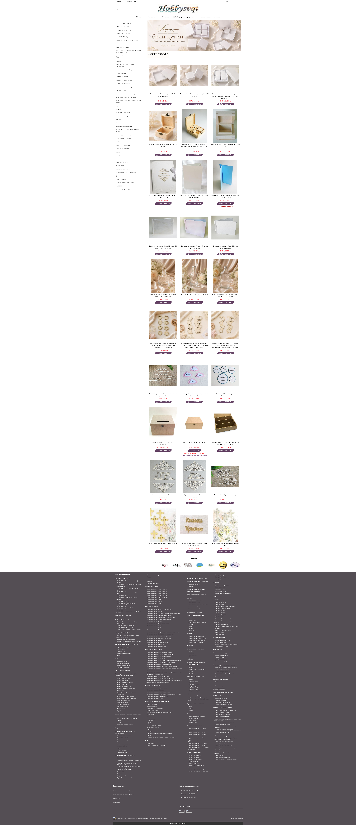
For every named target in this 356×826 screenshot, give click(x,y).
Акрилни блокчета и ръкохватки (197, 716)
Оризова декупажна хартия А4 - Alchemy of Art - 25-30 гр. (129, 761)
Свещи (215, 596)
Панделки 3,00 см (194, 686)
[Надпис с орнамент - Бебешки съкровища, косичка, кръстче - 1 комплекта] (163, 375)
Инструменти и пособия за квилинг (198, 609)
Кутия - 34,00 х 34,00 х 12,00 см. (194, 442)
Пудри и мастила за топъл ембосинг (156, 745)
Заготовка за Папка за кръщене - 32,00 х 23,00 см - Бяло (163, 196)
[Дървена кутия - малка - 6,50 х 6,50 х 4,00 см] (225, 126)
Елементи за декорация (123, 663)
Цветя (216, 681)
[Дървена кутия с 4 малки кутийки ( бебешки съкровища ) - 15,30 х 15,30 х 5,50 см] (194, 126)
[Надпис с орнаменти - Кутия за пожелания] (163, 476)
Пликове (191, 586)
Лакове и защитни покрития (154, 575)
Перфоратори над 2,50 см (195, 759)
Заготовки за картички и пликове (197, 581)
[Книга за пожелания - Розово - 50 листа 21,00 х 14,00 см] (194, 227)
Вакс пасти (119, 773)
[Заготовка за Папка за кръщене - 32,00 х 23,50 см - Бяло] (194, 177)
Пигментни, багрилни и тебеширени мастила (226, 644)
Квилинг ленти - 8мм (194, 606)
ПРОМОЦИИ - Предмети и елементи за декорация (126, 598)
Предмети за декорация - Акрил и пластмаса (197, 729)
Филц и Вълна (217, 649)
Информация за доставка (120, 794)
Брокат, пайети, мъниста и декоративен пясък (128, 715)
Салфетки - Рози (219, 616)
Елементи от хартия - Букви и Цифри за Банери (159, 609)
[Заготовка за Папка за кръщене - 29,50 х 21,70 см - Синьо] (225, 177)
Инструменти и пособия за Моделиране (225, 673)
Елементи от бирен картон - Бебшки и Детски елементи (161, 662)
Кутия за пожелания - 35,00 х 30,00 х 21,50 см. (162, 443)
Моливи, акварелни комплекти (222, 593)
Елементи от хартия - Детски (154, 611)
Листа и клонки (219, 683)
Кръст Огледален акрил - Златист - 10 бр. (163, 543)
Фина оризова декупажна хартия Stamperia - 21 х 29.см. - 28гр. (128, 767)
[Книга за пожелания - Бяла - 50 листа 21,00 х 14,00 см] (225, 227)
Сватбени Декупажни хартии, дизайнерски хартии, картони (127, 622)
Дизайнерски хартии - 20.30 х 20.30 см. (157, 591)
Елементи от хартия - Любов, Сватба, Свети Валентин (161, 617)
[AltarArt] (235, 565)
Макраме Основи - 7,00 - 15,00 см (197, 638)
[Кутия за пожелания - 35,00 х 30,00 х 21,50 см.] (163, 424)
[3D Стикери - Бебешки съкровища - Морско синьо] (225, 375)
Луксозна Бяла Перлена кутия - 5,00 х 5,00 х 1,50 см (194, 95)
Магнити (150, 720)
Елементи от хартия (151, 606)
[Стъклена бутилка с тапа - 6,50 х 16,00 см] (194, 276)
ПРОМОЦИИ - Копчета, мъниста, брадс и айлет (127, 592)
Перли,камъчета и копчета (195, 704)
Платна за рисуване (220, 587)
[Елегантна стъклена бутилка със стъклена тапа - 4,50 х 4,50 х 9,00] (163, 276)
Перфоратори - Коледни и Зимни (223, 579)
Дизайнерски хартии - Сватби (154, 601)
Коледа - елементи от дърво (223, 732)
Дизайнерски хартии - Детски (154, 603)
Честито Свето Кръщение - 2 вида (225, 495)
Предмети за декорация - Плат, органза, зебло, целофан (198, 748)
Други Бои (119, 711)
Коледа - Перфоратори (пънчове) (223, 745)
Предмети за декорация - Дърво (197, 732)
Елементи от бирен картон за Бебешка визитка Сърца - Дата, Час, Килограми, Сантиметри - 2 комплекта (163, 345)
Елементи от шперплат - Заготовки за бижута (158, 692)
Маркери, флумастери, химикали (197, 669)
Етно (116, 658)
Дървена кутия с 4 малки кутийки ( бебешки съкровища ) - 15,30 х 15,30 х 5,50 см (194, 147)
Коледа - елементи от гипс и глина (224, 729)
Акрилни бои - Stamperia (123, 678)
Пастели (191, 673)
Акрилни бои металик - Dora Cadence (126, 688)
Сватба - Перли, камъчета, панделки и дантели (129, 629)
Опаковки (190, 645)
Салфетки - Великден (220, 602)
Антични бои (120, 690)
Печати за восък (193, 722)
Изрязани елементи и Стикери (196, 594)
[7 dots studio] (188, 565)
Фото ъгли (191, 630)
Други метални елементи (154, 725)
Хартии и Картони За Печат (222, 661)
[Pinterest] (240, 2)
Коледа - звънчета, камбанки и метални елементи (228, 734)
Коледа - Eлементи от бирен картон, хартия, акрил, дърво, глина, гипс (227, 719)
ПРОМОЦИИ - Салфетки (123, 601)
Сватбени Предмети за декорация (125, 625)
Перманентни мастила (220, 642)
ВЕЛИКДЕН (217, 695)
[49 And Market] (176, 565)
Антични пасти (121, 771)
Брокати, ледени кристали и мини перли (127, 718)
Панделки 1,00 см (194, 682)
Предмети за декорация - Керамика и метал (197, 740)
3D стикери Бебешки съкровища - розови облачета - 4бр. (194, 395)
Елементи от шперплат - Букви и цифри (157, 688)
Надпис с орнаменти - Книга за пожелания (194, 496)
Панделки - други (193, 689)
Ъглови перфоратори (194, 763)
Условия (131, 794)
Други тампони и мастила (221, 646)
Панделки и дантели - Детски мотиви (198, 697)
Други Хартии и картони (221, 659)
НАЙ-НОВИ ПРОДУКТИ (123, 575)
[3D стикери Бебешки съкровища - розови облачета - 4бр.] (194, 375)
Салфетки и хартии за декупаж (222, 702)
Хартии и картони (219, 657)
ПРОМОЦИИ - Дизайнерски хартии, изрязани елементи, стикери (128, 585)
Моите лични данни (237, 818)
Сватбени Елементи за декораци (125, 627)
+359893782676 (131, 1)
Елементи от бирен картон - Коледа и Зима (158, 676)
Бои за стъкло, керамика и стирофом (126, 698)
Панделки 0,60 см (194, 681)
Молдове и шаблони (122, 746)
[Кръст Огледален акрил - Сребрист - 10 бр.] (225, 525)
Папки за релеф (151, 743)
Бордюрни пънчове (193, 761)
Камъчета (191, 708)
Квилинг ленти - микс (194, 602)
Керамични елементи (122, 737)
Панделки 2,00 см (194, 684)
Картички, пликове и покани (124, 653)
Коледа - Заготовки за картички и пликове (225, 710)
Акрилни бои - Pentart (122, 680)
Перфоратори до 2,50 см (195, 755)
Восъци (190, 667)
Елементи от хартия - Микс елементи (156, 644)
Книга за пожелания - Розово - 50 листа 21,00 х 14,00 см (194, 247)
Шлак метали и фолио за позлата (223, 704)
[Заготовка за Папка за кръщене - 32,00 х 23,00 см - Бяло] (163, 177)
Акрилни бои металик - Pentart (125, 682)
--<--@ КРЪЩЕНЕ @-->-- (123, 632)
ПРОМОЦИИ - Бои (122, 595)
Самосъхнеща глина (123, 750)
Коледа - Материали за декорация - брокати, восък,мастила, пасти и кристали (225, 738)
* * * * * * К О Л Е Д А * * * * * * (223, 708)
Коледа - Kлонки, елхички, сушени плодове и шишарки (226, 752)
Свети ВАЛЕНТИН (219, 689)
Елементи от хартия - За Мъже (155, 627)
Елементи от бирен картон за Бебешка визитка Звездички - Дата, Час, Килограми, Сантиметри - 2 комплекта (225, 345)
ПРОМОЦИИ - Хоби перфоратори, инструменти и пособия (125, 604)
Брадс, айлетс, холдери (122, 670)
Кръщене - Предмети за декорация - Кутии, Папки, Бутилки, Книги (127, 636)
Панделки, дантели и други (195, 676)
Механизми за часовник (153, 727)
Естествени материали (152, 710)
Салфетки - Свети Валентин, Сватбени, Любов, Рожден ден (226, 627)
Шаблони (149, 581)
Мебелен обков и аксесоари (195, 649)
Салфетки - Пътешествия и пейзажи (224, 618)
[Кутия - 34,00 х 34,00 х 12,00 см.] (194, 424)
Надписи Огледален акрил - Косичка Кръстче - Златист (194, 544)
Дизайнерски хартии (122, 661)
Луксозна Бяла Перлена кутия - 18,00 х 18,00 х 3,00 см (163, 95)
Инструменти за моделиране (124, 744)
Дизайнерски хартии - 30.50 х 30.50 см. (157, 593)
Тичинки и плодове (220, 686)
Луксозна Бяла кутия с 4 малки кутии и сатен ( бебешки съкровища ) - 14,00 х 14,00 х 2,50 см (225, 96)
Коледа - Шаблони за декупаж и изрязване (225, 759)
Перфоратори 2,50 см (194, 757)
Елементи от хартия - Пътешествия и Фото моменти (160, 634)
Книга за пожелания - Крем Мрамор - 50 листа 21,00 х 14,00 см (163, 247)
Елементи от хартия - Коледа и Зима (156, 646)
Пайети (119, 720)
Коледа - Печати (219, 755)
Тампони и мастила (219, 637)
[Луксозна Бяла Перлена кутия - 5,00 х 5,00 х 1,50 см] (194, 75)
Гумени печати (192, 720)
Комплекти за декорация (194, 612)
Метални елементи (152, 717)
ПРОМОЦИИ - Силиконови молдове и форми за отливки (128, 581)
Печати (189, 713)
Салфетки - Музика (220, 612)
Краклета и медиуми (152, 579)
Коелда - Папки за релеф (221, 743)
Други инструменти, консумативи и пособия (226, 675)
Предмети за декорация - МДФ (196, 738)
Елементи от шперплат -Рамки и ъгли (156, 690)
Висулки (117, 728)
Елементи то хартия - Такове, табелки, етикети (159, 636)
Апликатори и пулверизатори (222, 640)
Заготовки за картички (194, 584)
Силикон (191, 628)
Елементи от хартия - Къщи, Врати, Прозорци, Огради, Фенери (163, 632)
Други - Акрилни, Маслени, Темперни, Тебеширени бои (126, 693)
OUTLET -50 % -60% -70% (123, 616)
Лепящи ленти (192, 620)
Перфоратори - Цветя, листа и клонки (198, 771)
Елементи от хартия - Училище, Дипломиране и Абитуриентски (163, 613)
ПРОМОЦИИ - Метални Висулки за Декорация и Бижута (128, 611)
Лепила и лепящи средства (195, 615)
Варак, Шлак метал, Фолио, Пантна (126, 778)
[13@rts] (164, 565)
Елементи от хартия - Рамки (154, 621)
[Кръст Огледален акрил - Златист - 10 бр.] (163, 525)
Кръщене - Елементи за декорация (126, 639)
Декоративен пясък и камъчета (125, 724)
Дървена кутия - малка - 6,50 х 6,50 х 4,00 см (225, 145)
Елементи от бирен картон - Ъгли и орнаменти (159, 656)
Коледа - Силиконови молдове (222, 757)
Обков (149, 722)
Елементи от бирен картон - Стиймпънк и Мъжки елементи (162, 666)
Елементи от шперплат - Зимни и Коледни (157, 696)
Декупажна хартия (121, 758)
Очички (149, 729)
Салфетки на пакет (219, 634)
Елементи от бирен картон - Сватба (156, 658)
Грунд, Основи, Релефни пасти (125, 776)
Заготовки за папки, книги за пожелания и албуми (196, 590)
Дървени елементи (151, 706)
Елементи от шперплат (152, 685)
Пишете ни (116, 802)
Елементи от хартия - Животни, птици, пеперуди (159, 615)
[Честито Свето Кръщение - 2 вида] (225, 476)
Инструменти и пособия (153, 583)
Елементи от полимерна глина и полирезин (128, 739)
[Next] (238, 35)
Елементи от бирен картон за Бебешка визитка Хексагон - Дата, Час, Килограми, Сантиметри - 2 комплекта (194, 345)
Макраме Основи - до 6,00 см (196, 636)
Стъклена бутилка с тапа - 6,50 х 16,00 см (194, 294)
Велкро (190, 626)
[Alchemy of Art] (211, 565)
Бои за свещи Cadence (122, 702)
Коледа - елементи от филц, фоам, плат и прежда (228, 730)
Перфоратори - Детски (220, 575)
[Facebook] (232, 2)
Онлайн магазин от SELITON (178, 823)
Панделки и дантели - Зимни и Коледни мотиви (198, 699)
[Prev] (150, 35)
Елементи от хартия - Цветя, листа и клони (158, 623)
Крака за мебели (193, 655)
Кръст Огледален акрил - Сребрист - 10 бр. (225, 544)
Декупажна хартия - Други (124, 769)
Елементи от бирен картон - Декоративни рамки (159, 652)
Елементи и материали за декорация (157, 701)
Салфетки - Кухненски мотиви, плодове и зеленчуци (225, 621)
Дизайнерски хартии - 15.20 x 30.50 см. (157, 597)
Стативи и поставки (220, 589)
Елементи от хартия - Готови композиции (157, 642)
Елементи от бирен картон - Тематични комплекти (160, 678)
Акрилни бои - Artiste (122, 684)
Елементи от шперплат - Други (155, 698)
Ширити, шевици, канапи (123, 665)
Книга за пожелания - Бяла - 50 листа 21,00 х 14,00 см (225, 247)
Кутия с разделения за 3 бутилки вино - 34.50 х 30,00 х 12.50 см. (225, 443)
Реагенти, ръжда (121, 708)
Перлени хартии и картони (221, 655)
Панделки (191, 679)
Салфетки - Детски (219, 604)
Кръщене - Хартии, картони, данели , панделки (129, 641)
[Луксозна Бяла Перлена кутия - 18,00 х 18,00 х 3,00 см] (163, 75)
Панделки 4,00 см (194, 687)
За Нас (115, 791)
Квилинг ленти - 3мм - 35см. (196, 600)
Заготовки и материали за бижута (197, 578)
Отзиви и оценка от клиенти (209, 17)
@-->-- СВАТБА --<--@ (122, 619)
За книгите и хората (122, 651)
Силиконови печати (193, 718)
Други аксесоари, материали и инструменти (196, 658)
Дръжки (191, 651)
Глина (118, 748)
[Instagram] (234, 2)
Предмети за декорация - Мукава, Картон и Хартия (197, 735)
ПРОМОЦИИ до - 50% (122, 578)
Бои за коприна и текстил (123, 700)
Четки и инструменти (220, 591)
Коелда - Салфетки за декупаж (222, 714)
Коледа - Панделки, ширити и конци (224, 741)
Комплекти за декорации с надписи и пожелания (159, 712)
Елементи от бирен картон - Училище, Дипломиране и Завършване (164, 660)
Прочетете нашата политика (158, 818)
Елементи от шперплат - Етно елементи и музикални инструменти (164, 694)
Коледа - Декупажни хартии (222, 712)
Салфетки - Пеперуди (220, 614)
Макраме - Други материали (196, 642)
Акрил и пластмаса (152, 704)
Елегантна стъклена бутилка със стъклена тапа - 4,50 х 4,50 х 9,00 (163, 295)
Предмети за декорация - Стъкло (197, 745)
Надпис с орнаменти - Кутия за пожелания (163, 496)
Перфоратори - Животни (221, 577)
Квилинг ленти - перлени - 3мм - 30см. (198, 604)
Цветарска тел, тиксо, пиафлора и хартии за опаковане (161, 737)
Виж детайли (194, 450)
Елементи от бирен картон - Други (156, 670)
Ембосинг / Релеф (150, 741)
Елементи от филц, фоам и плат (155, 708)
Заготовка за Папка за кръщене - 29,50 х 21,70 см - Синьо (225, 196)
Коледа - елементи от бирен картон (225, 722)
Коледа (119, 655)
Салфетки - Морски (220, 610)
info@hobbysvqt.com (192, 790)
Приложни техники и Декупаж (125, 755)
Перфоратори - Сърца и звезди (196, 769)
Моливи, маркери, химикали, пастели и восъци (196, 663)
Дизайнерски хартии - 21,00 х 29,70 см (157, 595)
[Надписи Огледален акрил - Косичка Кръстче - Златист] (194, 525)
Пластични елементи (122, 742)
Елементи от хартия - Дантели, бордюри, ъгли (159, 619)
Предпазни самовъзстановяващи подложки (226, 667)
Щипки (149, 735)
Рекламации (117, 798)
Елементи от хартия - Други (154, 640)
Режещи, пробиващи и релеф (222, 669)
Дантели (191, 692)
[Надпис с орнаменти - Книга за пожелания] (194, 476)
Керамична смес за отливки (124, 735)
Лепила (149, 577)
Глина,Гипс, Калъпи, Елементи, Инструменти (125, 732)
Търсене (131, 791)
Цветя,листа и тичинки (220, 679)
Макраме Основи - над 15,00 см (197, 640)
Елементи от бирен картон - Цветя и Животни (159, 664)
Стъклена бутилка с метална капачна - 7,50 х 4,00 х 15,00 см (225, 295)
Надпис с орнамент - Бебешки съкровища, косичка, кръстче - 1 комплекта (163, 395)
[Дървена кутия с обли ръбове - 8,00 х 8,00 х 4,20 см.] (163, 126)
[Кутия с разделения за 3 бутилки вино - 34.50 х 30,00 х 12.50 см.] (225, 424)
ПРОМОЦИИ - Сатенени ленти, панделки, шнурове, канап (127, 589)
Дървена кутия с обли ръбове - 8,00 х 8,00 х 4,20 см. (163, 145)
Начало (139, 17)
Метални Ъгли (151, 719)
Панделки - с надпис (194, 690)
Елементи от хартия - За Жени (155, 625)
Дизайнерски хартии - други (154, 599)
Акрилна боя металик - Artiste (124, 686)
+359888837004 (191, 797)
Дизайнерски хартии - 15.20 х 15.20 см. (157, 589)
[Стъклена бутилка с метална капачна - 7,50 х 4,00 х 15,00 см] (225, 276)
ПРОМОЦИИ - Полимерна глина (125, 609)
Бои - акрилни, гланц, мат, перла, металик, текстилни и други (126, 674)
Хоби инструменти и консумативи (224, 665)
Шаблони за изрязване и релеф (223, 692)
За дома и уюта (121, 649)
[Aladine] (200, 565)
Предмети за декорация (123, 667)
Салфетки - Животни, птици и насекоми (225, 606)
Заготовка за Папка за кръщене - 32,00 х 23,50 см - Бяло (194, 196)
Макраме (189, 633)
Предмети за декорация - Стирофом (198, 743)
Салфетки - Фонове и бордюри (222, 630)
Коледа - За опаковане (220, 750)
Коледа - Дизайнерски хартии (222, 716)
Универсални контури (122, 706)
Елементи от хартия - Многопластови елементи (159, 638)
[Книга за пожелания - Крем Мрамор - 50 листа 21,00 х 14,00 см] (163, 227)
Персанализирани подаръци (124, 647)
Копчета (191, 710)
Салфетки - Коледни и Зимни (222, 608)
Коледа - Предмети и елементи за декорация (226, 747)
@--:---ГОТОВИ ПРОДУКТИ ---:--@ (126, 644)
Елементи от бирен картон (153, 649)
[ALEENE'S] (223, 565)
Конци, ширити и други (194, 695)
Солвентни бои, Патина (123, 704)
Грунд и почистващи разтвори (222, 585)
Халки (149, 723)
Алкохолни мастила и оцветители (125, 696)
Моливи (191, 671)
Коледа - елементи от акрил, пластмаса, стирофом (225, 726)
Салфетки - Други (219, 632)
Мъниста (119, 722)
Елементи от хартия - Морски (154, 630)
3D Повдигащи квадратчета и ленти (198, 622)
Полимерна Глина (122, 752)
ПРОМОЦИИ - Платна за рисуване (126, 607)
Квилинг (189, 598)
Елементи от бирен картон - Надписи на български (160, 654)
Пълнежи (149, 731)
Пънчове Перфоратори (194, 752)
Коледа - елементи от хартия (223, 724)
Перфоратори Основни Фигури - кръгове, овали (196, 766)
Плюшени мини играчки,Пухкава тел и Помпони (159, 733)
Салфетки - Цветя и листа (221, 624)
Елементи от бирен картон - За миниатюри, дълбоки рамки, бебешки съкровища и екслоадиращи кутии (164, 673)
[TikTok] (237, 2)
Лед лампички (150, 714)
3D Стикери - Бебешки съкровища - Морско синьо (225, 395)
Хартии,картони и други (221, 653)
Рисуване (216, 582)
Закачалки (191, 653)
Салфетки (216, 599)
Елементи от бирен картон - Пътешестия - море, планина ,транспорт (164, 668)
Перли (190, 706)
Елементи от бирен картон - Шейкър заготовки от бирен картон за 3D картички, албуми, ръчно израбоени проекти (164, 681)
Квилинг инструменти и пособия (223, 671)
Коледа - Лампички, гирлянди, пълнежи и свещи (227, 736)
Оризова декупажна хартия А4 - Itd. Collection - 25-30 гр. (126, 764)
